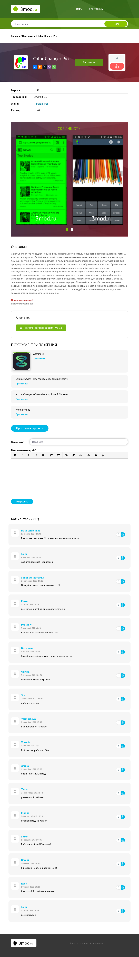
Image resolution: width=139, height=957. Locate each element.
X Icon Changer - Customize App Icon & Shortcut (42, 394)
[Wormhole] (21, 361)
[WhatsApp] (54, 67)
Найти (116, 23)
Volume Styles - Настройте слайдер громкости (42, 379)
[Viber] (49, 67)
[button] (67, 229)
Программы (96, 9)
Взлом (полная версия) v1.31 (43, 328)
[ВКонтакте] (35, 67)
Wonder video (23, 409)
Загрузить (89, 62)
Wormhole (38, 353)
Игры (79, 9)
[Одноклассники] (40, 67)
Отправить (22, 501)
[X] (45, 67)
